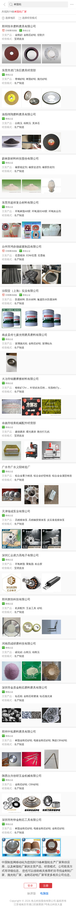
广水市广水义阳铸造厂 (16, 467)
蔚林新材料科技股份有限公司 (20, 158)
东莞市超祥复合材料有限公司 (20, 202)
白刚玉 (18, 123)
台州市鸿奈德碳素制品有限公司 (22, 246)
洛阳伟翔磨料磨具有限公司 (19, 114)
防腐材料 (20, 299)
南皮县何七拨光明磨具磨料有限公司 (24, 335)
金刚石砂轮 (30, 35)
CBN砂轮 (34, 784)
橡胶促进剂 (35, 167)
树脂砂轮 (31, 79)
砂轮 (39, 608)
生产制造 (19, 83)
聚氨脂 (30, 564)
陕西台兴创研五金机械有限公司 (22, 776)
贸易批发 (19, 38)
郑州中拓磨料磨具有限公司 (19, 731)
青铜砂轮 (20, 79)
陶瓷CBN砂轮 (59, 740)
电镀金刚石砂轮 (42, 740)
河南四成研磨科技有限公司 (19, 643)
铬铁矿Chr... (22, 387)
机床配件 (20, 608)
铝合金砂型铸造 (42, 475)
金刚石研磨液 (31, 696)
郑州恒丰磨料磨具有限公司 (19, 26)
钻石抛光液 (46, 696)
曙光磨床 (31, 431)
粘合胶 (38, 564)
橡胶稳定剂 (21, 167)
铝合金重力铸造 (23, 475)
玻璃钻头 (47, 343)
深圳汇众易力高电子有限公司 (20, 555)
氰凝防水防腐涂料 (47, 299)
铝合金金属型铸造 (62, 475)
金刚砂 (18, 35)
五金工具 (31, 608)
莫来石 (36, 123)
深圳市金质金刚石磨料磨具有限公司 (24, 687)
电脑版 (44, 893)
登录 (30, 885)
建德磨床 (20, 431)
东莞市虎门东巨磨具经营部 (19, 70)
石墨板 (41, 255)
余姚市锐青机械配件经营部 (19, 423)
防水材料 (31, 299)
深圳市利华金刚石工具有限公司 (22, 820)
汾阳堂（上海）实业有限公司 (20, 291)
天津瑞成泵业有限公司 (16, 511)
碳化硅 (18, 652)
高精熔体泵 (21, 520)
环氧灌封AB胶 (39, 211)
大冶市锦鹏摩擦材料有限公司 (20, 379)
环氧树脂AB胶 (23, 211)
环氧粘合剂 (55, 211)
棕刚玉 (27, 123)
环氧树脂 (20, 564)
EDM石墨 (31, 255)
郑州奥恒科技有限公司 (16, 599)
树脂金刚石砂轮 (23, 740)
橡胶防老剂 (48, 167)
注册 (45, 885)
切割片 (41, 35)
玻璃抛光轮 (21, 343)
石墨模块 (20, 255)
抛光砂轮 (42, 79)
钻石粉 (18, 696)
